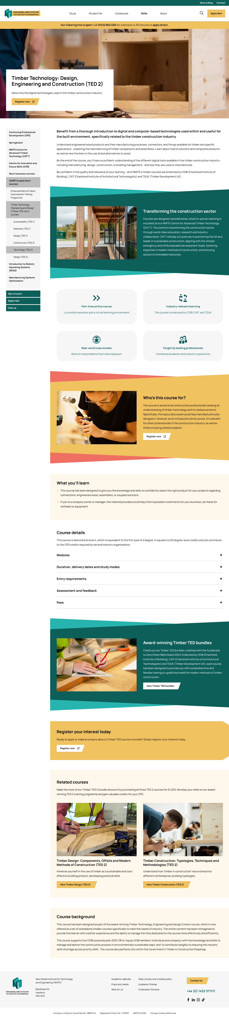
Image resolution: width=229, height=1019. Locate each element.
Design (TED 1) (21, 235)
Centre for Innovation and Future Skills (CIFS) (23, 165)
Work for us (117, 989)
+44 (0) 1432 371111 (201, 991)
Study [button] (72, 13)
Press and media (120, 984)
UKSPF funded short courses (20, 182)
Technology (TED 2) (23, 249)
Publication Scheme (148, 989)
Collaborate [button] (121, 13)
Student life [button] (95, 13)
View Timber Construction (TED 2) (165, 884)
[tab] (140, 555)
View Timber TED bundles (160, 685)
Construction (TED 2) (24, 242)
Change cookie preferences (163, 1013)
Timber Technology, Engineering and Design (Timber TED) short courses (22, 209)
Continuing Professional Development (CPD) (22, 134)
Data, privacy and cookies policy (155, 979)
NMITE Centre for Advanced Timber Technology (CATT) (19, 152)
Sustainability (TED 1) (24, 221)
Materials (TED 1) (22, 228)
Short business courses (22, 173)
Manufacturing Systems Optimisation (22, 279)
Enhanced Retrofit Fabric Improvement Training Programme (23, 194)
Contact (221, 2)
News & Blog (206, 2)
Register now (22, 101)
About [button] (163, 13)
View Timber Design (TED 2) (75, 884)
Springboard (16, 142)
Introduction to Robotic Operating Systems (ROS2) (21, 267)
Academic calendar (121, 979)
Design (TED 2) (21, 256)
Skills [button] (144, 13)
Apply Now (216, 13)
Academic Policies (147, 984)
